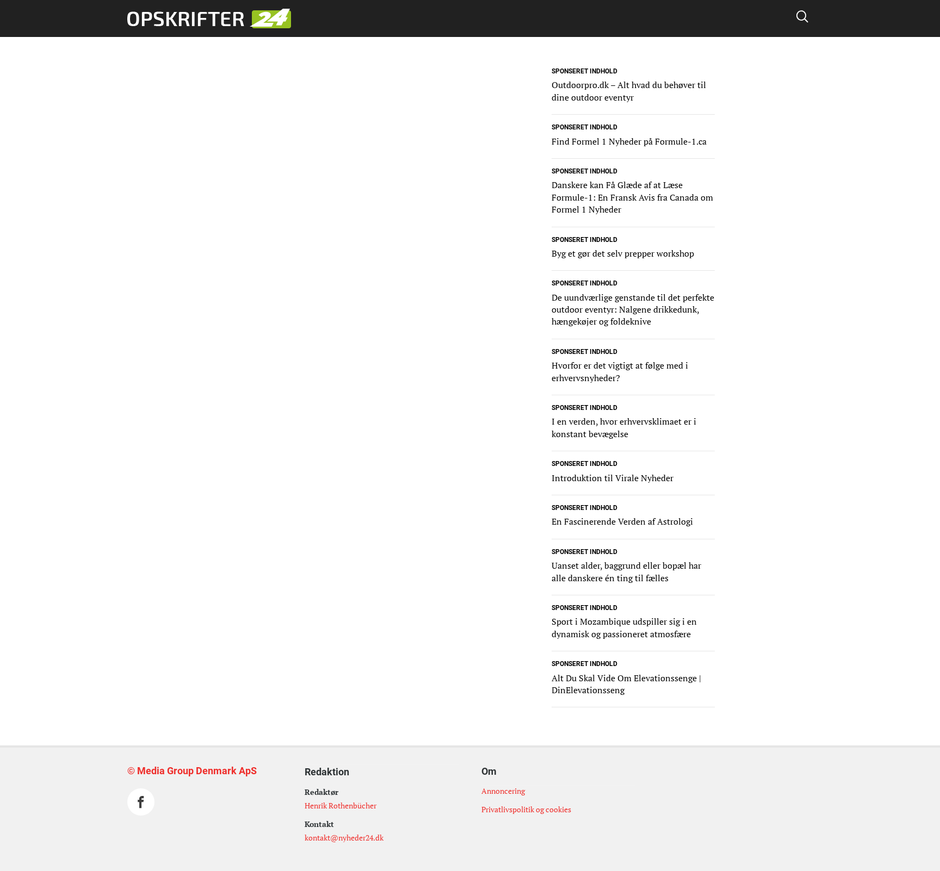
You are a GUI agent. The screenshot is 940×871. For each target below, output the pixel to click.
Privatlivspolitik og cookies (526, 809)
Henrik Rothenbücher (340, 805)
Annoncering (503, 791)
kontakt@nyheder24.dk (344, 837)
